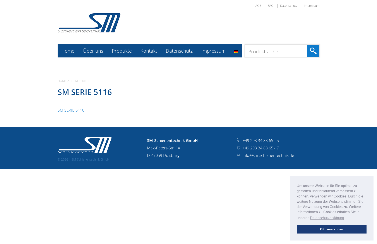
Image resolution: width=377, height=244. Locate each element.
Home (67, 50)
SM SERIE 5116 (71, 110)
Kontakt (149, 50)
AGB (258, 5)
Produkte (122, 50)
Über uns (93, 50)
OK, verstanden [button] (331, 229)
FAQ (271, 5)
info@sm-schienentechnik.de (268, 155)
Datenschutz (288, 5)
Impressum (311, 5)
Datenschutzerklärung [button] (327, 218)
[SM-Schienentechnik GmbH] (89, 31)
